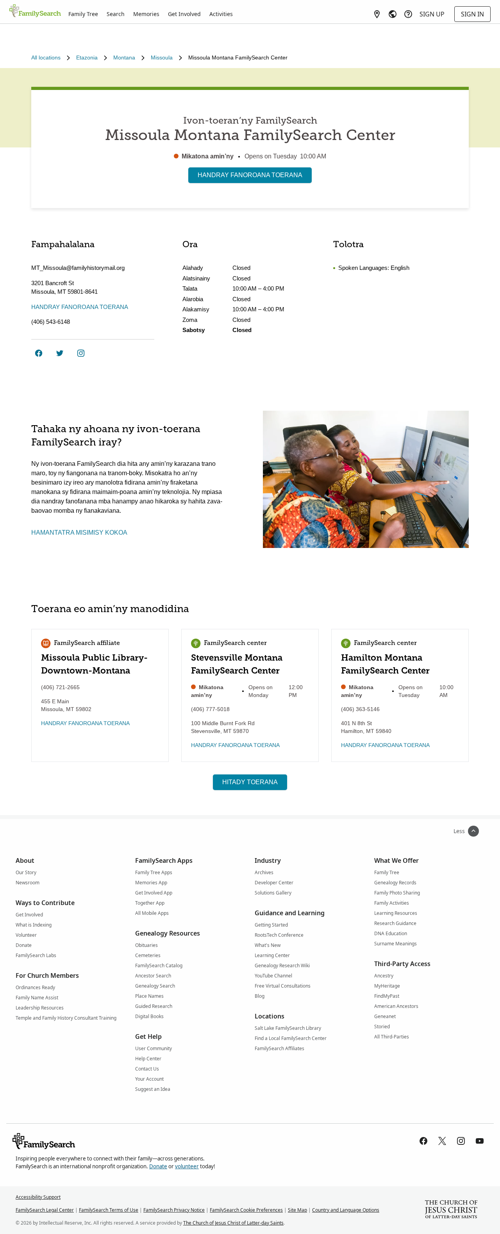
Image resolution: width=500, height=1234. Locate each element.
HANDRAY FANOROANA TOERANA (250, 175)
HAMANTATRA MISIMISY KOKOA (79, 532)
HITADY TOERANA (250, 782)
